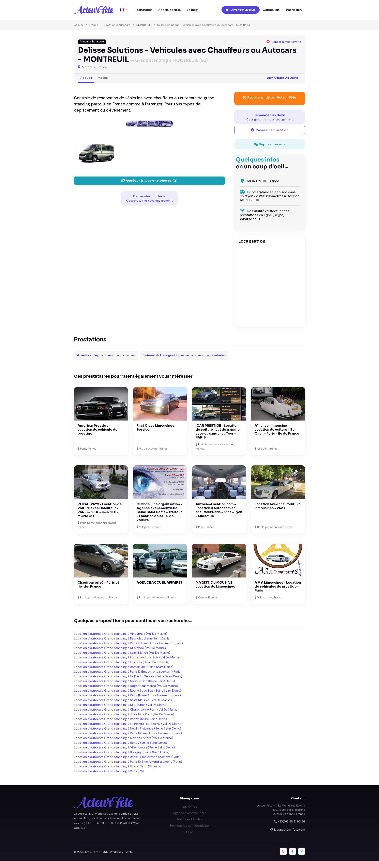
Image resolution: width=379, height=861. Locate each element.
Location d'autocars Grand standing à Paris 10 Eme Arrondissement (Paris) (128, 762)
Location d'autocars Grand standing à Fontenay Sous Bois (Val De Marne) (127, 657)
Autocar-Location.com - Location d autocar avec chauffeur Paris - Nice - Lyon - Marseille (219, 510)
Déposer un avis (271, 144)
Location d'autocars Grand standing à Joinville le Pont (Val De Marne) (124, 714)
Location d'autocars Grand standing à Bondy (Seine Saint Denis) (120, 743)
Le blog (192, 10)
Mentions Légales (189, 819)
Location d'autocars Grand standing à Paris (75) (109, 771)
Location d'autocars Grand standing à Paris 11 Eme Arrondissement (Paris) (127, 695)
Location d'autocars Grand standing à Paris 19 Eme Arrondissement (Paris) (128, 733)
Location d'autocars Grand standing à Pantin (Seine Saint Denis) (120, 719)
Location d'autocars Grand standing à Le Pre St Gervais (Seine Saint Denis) (128, 676)
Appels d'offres (169, 10)
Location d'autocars (117, 25)
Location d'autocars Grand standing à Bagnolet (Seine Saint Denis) (122, 638)
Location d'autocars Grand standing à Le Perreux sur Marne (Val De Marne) (128, 724)
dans (106, 355)
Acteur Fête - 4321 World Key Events (109, 852)
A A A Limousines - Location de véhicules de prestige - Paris (278, 586)
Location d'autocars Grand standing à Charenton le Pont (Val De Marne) (126, 709)
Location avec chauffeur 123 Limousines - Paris (278, 506)
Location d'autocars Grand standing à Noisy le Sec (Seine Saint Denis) (124, 681)
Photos (102, 78)
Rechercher (143, 10)
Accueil (78, 25)
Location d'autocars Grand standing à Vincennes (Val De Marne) (120, 634)
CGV (189, 832)
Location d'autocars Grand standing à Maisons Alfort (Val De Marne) (123, 738)
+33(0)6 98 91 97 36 (291, 821)
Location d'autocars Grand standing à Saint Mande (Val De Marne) (122, 653)
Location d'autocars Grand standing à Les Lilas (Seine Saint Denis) (122, 662)
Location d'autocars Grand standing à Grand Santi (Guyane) (117, 766)
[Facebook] (292, 851)
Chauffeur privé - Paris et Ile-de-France (98, 584)
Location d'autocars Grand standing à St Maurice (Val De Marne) (121, 705)
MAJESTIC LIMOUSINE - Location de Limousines (215, 584)
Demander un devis (242, 9)
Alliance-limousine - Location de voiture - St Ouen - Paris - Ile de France (277, 429)
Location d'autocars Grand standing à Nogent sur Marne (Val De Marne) (126, 686)
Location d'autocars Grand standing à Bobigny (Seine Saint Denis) (121, 752)
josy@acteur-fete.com (289, 829)
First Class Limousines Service (155, 427)
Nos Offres (189, 807)
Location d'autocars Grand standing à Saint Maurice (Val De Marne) (123, 700)
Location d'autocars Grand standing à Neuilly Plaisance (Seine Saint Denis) (127, 728)
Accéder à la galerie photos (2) (151, 180)
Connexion (271, 10)
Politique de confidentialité (189, 825)
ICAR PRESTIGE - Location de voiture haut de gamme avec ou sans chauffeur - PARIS (218, 431)
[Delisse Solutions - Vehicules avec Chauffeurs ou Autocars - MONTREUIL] (149, 123)
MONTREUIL (143, 25)
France (93, 25)
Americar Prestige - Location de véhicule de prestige (97, 429)
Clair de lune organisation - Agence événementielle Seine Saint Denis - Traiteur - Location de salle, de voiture (159, 512)
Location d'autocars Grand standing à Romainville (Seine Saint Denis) (123, 667)
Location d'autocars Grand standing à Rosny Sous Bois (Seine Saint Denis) (127, 690)
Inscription (293, 10)
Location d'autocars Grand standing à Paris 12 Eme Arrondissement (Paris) (128, 671)
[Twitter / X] (301, 851)
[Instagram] (283, 851)
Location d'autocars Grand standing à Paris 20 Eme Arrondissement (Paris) (128, 643)
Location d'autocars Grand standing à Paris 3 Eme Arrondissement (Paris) (127, 757)
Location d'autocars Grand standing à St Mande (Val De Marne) (120, 648)
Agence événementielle (189, 813)
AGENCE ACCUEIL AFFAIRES (159, 582)
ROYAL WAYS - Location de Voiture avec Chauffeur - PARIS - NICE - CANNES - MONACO (100, 510)
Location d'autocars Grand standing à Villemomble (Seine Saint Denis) (124, 747)
